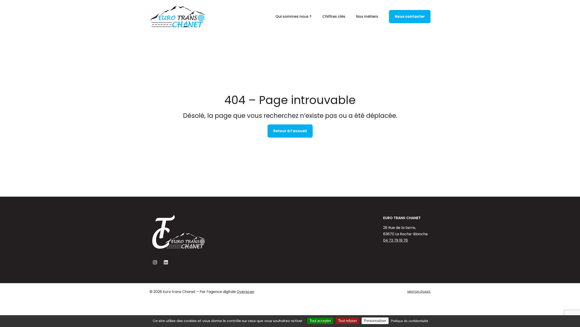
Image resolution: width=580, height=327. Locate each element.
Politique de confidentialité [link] (409, 321)
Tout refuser (347, 321)
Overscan (245, 291)
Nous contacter (410, 16)
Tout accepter (320, 321)
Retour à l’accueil (290, 131)
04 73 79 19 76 (395, 240)
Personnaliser (375, 321)
